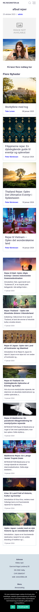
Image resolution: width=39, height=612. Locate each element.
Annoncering (19, 588)
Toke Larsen (10, 111)
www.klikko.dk (21, 577)
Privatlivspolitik (23, 607)
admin (20, 14)
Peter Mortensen (11, 157)
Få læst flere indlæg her (19, 67)
